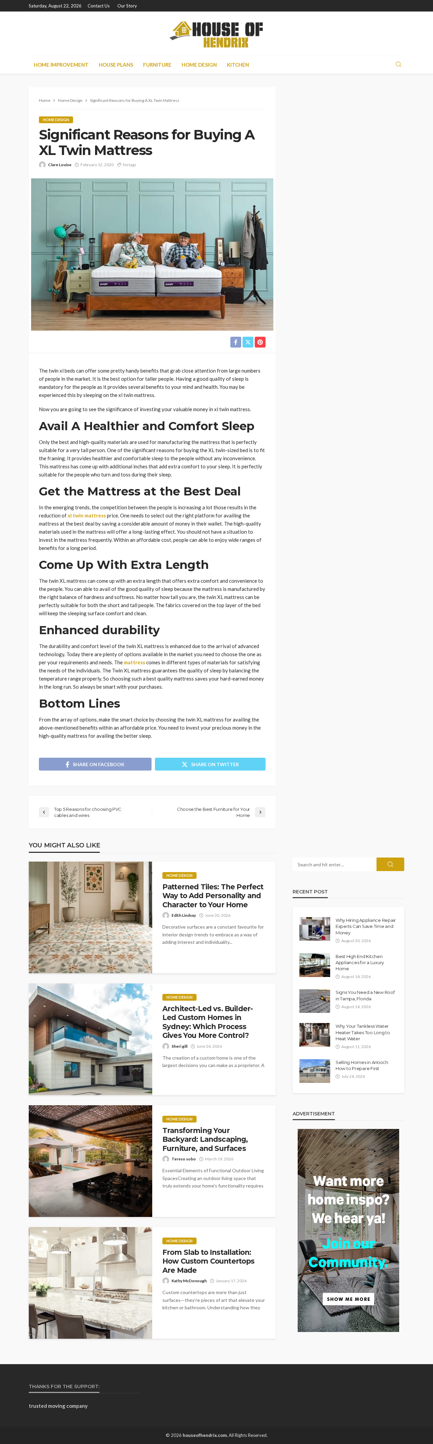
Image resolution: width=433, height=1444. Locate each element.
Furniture (157, 65)
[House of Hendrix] (216, 33)
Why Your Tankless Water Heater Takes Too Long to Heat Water (363, 1032)
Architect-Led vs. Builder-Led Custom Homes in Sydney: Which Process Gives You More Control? (207, 1022)
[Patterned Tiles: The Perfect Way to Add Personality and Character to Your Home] (90, 917)
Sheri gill (179, 1046)
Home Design (199, 65)
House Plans (116, 65)
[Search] (398, 64)
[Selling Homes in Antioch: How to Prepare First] (314, 1071)
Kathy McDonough (189, 1280)
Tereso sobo (184, 1158)
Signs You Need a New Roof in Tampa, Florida (365, 995)
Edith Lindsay (184, 915)
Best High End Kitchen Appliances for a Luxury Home (360, 962)
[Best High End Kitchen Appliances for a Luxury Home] (314, 965)
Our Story (127, 5)
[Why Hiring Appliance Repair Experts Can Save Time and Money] (314, 929)
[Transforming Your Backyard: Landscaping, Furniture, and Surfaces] (90, 1161)
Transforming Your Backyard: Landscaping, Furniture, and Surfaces (205, 1139)
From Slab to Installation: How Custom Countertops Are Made (208, 1261)
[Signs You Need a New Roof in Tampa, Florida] (314, 1001)
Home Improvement (61, 65)
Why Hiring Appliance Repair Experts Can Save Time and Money (366, 926)
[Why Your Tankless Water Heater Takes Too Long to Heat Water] (314, 1035)
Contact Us (99, 5)
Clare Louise (59, 164)
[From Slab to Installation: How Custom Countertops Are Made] (90, 1283)
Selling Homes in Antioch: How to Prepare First (362, 1065)
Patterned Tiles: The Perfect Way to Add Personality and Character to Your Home (212, 896)
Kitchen (238, 65)
